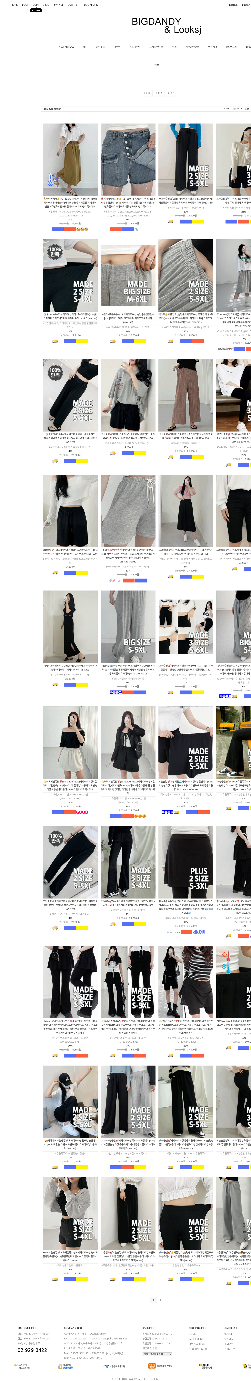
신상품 (226, 109)
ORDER (46, 4)
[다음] (167, 1300)
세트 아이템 (134, 46)
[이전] (147, 1300)
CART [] (72, 4)
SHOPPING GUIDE (198, 1349)
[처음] (141, 1300)
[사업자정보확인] (114, 1353)
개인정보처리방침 (197, 1344)
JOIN (36, 5)
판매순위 (235, 109)
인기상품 (245, 109)
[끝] (173, 1300)
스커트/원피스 (156, 46)
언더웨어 (212, 46)
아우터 (117, 46)
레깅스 (171, 93)
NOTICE (233, 4)
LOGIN (25, 4)
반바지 (159, 93)
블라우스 (100, 46)
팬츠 (174, 46)
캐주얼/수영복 (192, 46)
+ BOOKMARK (90, 4)
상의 (85, 46)
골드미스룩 (231, 46)
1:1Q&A (228, 1339)
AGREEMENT (196, 1339)
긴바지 (147, 93)
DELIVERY (229, 1349)
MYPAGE (59, 4)
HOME (14, 4)
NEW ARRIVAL (66, 46)
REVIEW (228, 1344)
